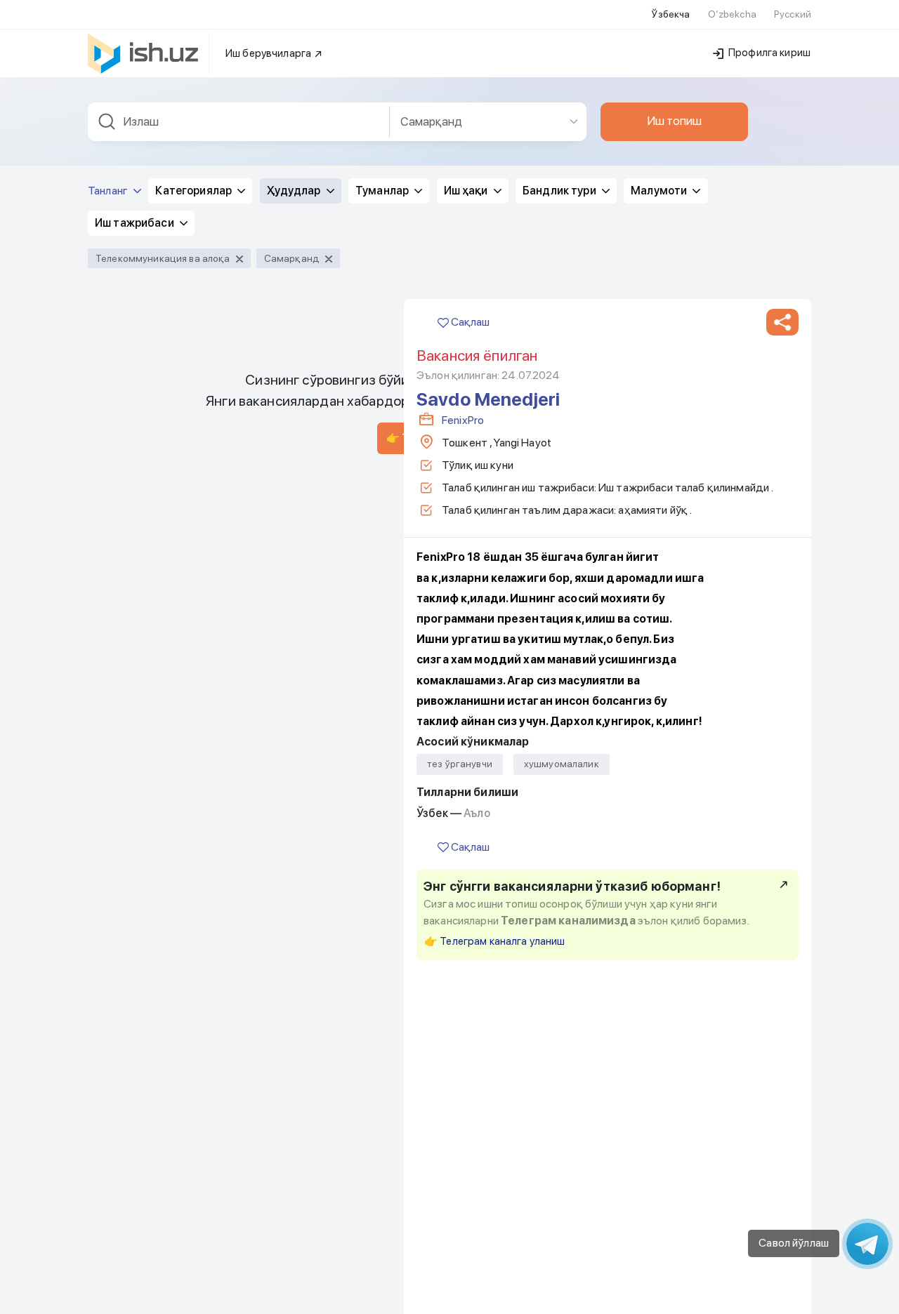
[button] (782, 322)
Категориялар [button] (194, 190)
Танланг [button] (109, 190)
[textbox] (239, 121)
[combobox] (239, 121)
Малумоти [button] (660, 190)
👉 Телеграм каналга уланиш (494, 941)
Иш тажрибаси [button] (135, 223)
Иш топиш (674, 121)
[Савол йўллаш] (867, 1244)
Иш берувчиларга (269, 53)
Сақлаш (469, 321)
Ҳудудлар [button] (295, 190)
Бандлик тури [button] (560, 190)
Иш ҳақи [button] (467, 190)
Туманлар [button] (383, 190)
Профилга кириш (768, 52)
